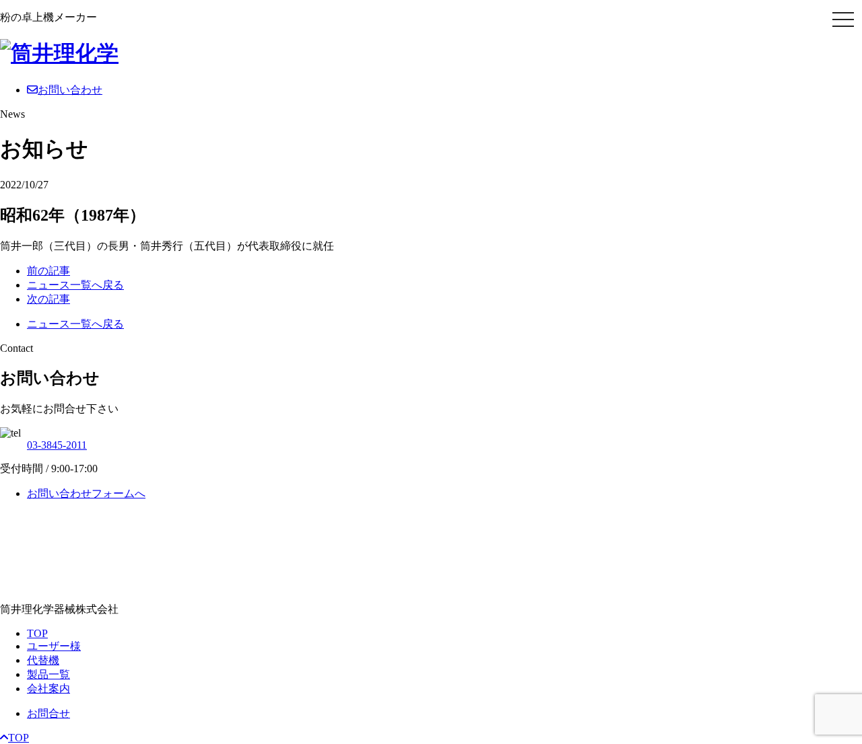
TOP (37, 633)
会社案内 (48, 688)
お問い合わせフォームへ (86, 493)
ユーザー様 (54, 646)
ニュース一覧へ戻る (75, 285)
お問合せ (48, 713)
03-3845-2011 (57, 445)
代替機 (43, 660)
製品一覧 (48, 674)
